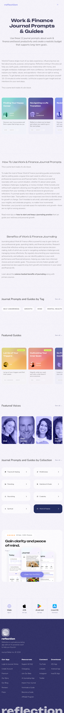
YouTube (42, 664)
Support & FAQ (27, 664)
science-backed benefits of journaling (30, 274)
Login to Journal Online (10, 664)
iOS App (54, 664)
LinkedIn (42, 669)
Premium (5, 673)
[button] (58, 5)
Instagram (43, 673)
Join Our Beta (26, 673)
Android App (55, 669)
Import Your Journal (29, 683)
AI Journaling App (28, 678)
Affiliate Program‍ (28, 697)
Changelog (26, 669)
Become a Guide (27, 692)
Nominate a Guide (28, 687)
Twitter (41, 678)
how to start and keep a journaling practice (34, 214)
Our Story (5, 678)
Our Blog (5, 683)
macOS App (55, 673)
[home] (11, 5)
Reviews (5, 687)
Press (4, 692)
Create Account (7, 669)
